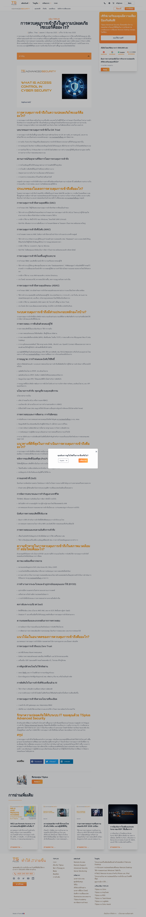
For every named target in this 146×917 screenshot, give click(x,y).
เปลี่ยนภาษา (83, 460)
